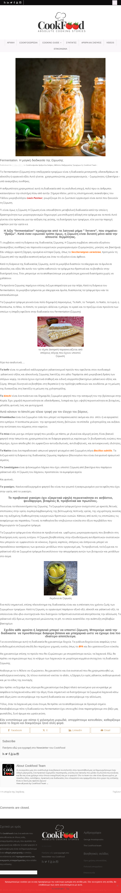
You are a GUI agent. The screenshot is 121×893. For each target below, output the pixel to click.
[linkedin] (8, 2)
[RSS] (3, 754)
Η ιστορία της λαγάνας (12, 791)
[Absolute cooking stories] (60, 32)
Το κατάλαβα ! (58, 888)
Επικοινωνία (89, 872)
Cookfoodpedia (32, 165)
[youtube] (17, 2)
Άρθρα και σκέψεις (46, 165)
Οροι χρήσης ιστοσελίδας (95, 860)
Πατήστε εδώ (9, 747)
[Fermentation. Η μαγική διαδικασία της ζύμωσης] (60, 107)
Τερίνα (116, 791)
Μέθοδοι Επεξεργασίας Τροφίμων (67, 165)
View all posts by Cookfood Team (32, 783)
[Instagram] (18, 754)
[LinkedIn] (15, 754)
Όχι (67, 888)
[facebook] (14, 2)
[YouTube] (12, 754)
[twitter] (11, 2)
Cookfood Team (90, 165)
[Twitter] (6, 754)
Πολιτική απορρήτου (93, 866)
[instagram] (20, 2)
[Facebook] (9, 754)
